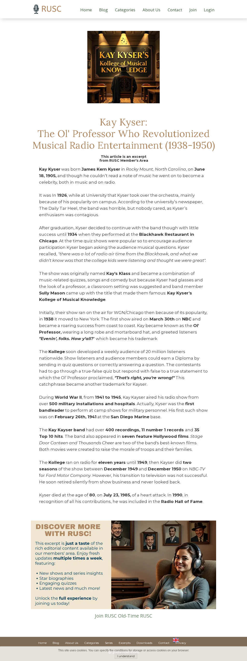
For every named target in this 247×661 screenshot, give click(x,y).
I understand (126, 656)
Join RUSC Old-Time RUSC (123, 615)
